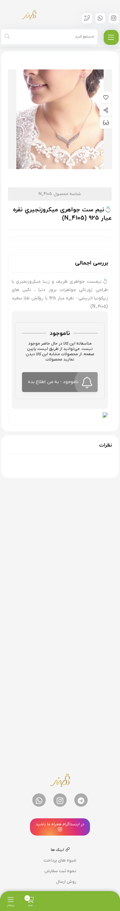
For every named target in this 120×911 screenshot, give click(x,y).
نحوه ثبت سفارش (60, 871)
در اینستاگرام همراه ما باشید (60, 824)
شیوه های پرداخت (60, 860)
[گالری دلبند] (29, 14)
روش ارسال (66, 881)
